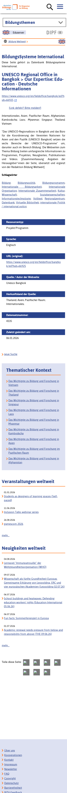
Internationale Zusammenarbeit (37, 190)
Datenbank (8, 202)
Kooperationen (13, 755)
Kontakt (9, 759)
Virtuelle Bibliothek (27, 202)
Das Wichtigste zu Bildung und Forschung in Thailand (33, 392)
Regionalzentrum (55, 198)
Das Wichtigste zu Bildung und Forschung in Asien (33, 441)
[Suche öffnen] (50, 7)
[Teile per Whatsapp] (57, 662)
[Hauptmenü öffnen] (60, 7)
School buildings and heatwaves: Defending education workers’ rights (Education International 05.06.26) (33, 602)
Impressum (10, 764)
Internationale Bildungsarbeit (22, 186)
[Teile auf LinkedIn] (26, 672)
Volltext (37, 198)
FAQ (6, 773)
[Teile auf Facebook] (36, 662)
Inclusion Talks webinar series (21, 512)
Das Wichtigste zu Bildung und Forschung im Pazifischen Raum (34, 450)
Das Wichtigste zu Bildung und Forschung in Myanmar (33, 421)
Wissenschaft (9, 194)
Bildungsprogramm (53, 182)
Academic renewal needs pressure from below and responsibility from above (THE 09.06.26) (33, 631)
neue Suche (10, 354)
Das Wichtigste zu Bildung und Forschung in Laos (33, 412)
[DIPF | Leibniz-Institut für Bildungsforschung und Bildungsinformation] (54, 32)
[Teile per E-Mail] (36, 672)
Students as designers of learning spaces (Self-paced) (31, 498)
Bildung (6, 182)
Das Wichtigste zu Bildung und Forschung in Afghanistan (33, 460)
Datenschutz (11, 783)
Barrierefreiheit (13, 787)
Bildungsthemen (20, 22)
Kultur (61, 190)
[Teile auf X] (47, 662)
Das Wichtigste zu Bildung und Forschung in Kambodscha (33, 431)
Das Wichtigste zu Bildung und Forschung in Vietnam (33, 382)
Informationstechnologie (16, 198)
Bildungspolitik (26, 182)
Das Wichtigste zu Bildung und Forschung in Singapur (33, 402)
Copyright (10, 778)
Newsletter (10, 769)
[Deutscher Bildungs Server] (16, 7)
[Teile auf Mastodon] (26, 662)
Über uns (9, 750)
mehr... (5, 535)
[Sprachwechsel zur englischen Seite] (62, 42)
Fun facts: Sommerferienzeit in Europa (26, 618)
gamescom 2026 (13, 523)
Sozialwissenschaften (52, 194)
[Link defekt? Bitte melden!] (25, 107)
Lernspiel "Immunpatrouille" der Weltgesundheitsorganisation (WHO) (25, 564)
